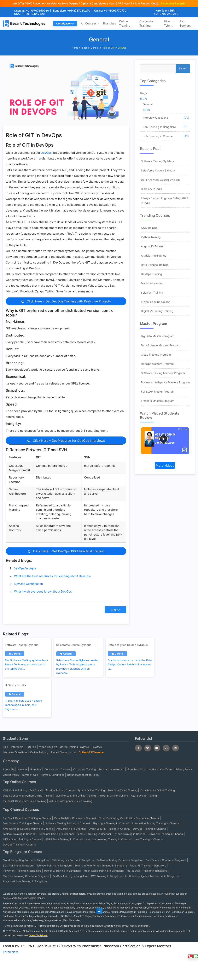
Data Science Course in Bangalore (166, 860)
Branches (109, 23)
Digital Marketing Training (157, 311)
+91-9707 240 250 (166, 13)
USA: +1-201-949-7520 (29, 13)
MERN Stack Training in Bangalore (147, 870)
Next (114, 609)
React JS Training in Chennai (94, 833)
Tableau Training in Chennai (19, 833)
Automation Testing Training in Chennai (155, 823)
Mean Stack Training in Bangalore (104, 870)
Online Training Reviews (74, 746)
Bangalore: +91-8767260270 (71, 10)
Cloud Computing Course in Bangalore (26, 860)
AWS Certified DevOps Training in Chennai (28, 828)
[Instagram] (175, 748)
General (95, 47)
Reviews (97, 746)
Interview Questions (155, 117)
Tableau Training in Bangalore (54, 865)
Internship (17, 746)
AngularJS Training (153, 246)
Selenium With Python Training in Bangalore (101, 865)
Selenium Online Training (122, 790)
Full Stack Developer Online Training (24, 801)
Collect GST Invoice (91, 752)
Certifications (64, 23)
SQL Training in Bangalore (18, 865)
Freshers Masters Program (157, 400)
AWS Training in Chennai (71, 828)
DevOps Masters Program (157, 363)
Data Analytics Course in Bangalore (73, 860)
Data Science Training (155, 264)
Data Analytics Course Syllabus (160, 179)
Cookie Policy (11, 774)
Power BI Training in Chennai (166, 833)
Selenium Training (152, 292)
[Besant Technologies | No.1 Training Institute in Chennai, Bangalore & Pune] (25, 23)
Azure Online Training (144, 795)
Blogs (84, 47)
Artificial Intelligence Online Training (70, 801)
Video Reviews (48, 746)
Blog (5, 746)
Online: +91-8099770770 (110, 10)
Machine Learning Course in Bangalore (26, 876)
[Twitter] (147, 748)
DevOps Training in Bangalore (70, 876)
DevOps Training (151, 274)
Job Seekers (185, 23)
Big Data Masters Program (157, 336)
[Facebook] (138, 748)
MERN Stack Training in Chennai (63, 839)
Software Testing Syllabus (157, 161)
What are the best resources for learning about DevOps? (52, 576)
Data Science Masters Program (160, 345)
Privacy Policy (184, 769)
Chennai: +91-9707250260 (31, 10)
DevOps (46, 152)
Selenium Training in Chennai (56, 833)
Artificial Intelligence (153, 255)
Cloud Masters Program (156, 354)
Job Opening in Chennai (158, 136)
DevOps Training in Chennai (149, 828)
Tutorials (31, 746)
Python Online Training (91, 790)
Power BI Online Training (113, 795)
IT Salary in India (151, 189)
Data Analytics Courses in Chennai (75, 818)
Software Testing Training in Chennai (67, 823)
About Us (8, 769)
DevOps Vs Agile (25, 568)
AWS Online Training (15, 790)
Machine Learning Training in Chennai (108, 839)
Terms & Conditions (52, 774)
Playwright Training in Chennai (111, 823)
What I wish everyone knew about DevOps (43, 591)
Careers (65, 769)
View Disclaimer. (38, 935)
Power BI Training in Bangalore (62, 870)
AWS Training (149, 227)
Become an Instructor (112, 769)
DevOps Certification (28, 584)
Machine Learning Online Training (75, 795)
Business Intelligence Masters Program (165, 382)
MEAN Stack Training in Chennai (22, 839)
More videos (165, 465)
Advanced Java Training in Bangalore (25, 881)
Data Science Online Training (157, 790)
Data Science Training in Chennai (22, 823)
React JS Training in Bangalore (148, 865)
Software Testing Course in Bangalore (120, 860)
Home (75, 47)
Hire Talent (168, 23)
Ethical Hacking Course (155, 301)
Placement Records (173, 3)
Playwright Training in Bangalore (22, 870)
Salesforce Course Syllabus (158, 170)
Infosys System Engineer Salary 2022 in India (164, 200)
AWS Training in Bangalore (106, 876)
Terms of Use (30, 774)
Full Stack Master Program (157, 391)
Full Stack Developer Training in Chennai (27, 818)
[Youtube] (157, 748)
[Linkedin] (166, 748)
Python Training (151, 237)
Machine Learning (152, 283)
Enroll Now (10, 952)
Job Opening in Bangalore (159, 126)
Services (22, 769)
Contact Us (51, 769)
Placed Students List (63, 752)
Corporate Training (146, 23)
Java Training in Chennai (148, 839)
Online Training (124, 23)
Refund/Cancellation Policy (83, 774)
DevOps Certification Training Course (52, 790)
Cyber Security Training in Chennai (109, 828)
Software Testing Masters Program (163, 373)
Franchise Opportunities (142, 769)
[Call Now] (190, 956)
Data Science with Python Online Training (28, 795)
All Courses (89, 23)
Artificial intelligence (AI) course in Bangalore (152, 876)
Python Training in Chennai (130, 833)
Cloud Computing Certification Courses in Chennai (129, 818)
